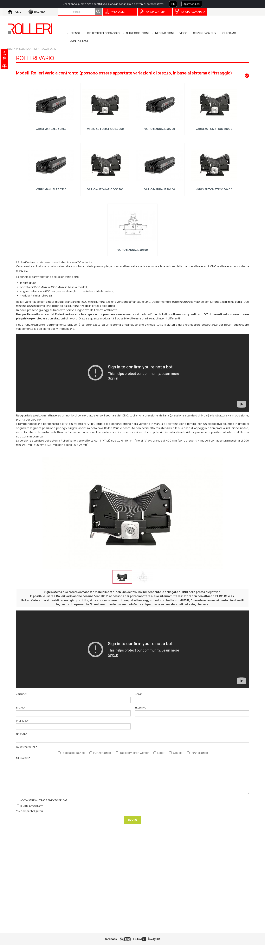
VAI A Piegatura (155, 11)
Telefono (140, 707)
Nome (139, 694)
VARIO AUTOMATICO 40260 (105, 129)
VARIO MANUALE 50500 (132, 250)
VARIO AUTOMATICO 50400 (214, 189)
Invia (132, 820)
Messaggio (23, 758)
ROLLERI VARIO (48, 48)
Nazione (21, 733)
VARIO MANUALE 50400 (159, 189)
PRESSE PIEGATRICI (26, 48)
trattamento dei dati (53, 800)
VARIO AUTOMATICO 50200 (214, 129)
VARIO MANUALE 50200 (159, 129)
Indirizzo (22, 720)
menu (4, 55)
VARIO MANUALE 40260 (51, 129)
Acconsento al (44, 800)
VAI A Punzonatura (193, 11)
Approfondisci (192, 4)
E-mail (20, 707)
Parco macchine (26, 747)
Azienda (21, 694)
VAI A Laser (118, 11)
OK (173, 4)
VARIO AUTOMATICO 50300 (105, 189)
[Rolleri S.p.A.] (30, 28)
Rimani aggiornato (31, 806)
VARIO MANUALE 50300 (51, 189)
